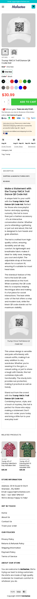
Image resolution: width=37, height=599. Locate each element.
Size (4, 67)
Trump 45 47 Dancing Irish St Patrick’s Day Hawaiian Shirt (25, 464)
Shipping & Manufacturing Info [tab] (16, 176)
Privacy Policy (8, 539)
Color (4, 76)
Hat (12, 57)
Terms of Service (9, 556)
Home (4, 513)
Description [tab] (8, 171)
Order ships (18, 146)
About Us (6, 517)
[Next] (32, 30)
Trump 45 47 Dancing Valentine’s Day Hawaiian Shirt (9, 463)
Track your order (9, 526)
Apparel (5, 57)
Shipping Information (11, 548)
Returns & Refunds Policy (13, 543)
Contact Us (7, 521)
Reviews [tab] (6, 181)
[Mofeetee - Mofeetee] (18, 6)
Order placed (6, 146)
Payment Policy (8, 552)
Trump (7, 154)
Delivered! (31, 146)
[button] (3, 6)
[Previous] (5, 30)
